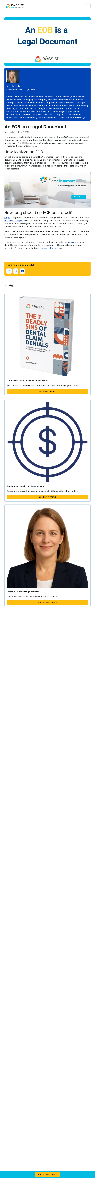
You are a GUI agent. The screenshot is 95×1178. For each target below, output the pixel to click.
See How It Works (47, 496)
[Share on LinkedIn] (22, 271)
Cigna (7, 217)
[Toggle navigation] (87, 5)
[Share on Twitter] (15, 271)
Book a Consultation (47, 602)
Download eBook (47, 391)
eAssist (72, 242)
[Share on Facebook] (9, 271)
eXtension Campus (13, 220)
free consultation (48, 248)
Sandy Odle (13, 86)
